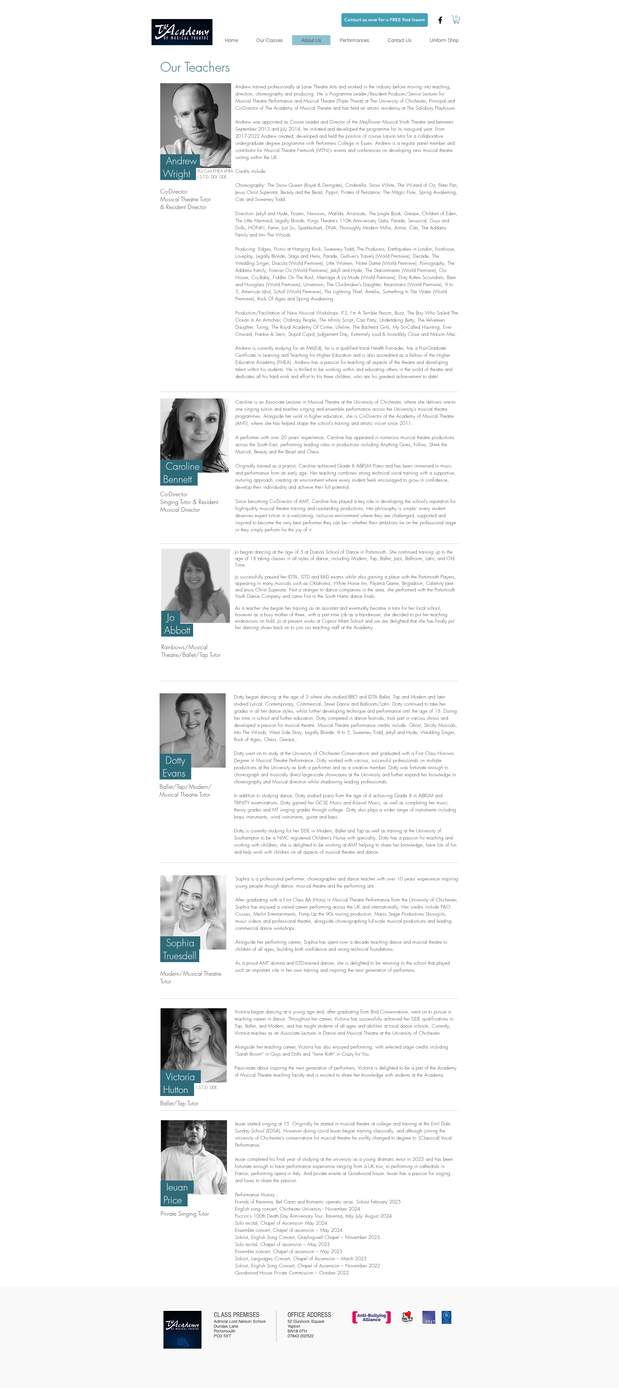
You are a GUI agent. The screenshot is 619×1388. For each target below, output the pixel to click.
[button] (456, 19)
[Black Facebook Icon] (440, 20)
